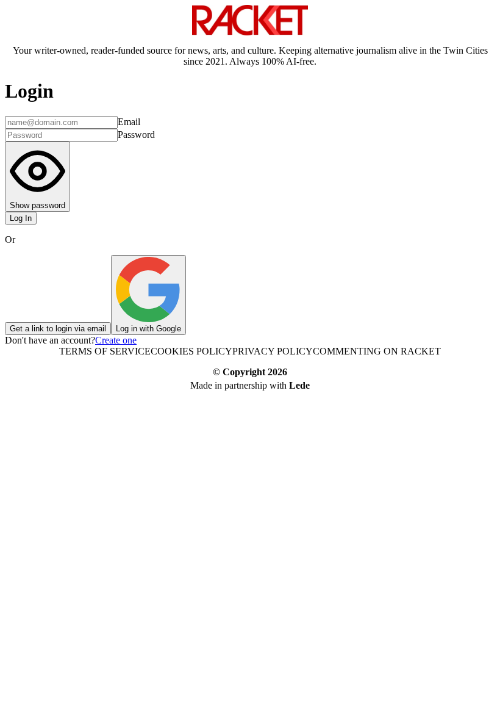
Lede (299, 385)
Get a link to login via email (58, 328)
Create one (116, 340)
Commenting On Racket (377, 351)
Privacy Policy (272, 351)
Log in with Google (148, 328)
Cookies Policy (191, 351)
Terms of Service (105, 351)
